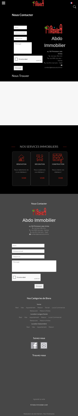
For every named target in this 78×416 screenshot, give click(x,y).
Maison (40, 308)
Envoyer (18, 68)
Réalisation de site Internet (33, 414)
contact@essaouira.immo (40, 234)
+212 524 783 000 (56, 56)
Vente (39, 304)
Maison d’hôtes (45, 311)
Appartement (30, 308)
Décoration (40, 164)
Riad (16, 308)
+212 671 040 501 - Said (39, 232)
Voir (24, 178)
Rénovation (21, 164)
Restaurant (34, 311)
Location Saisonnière (39, 324)
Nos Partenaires (49, 414)
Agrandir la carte (39, 399)
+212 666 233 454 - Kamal (40, 230)
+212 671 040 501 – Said (54, 63)
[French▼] (71, 3)
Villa (22, 308)
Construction (58, 164)
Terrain (47, 308)
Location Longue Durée (39, 314)
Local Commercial (58, 308)
